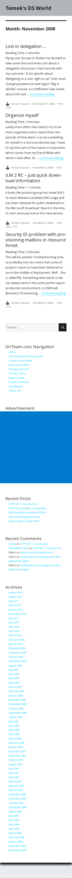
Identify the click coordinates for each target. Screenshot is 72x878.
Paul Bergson (16, 386)
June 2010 (14, 622)
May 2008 (14, 729)
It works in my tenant (20, 360)
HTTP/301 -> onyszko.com (23, 504)
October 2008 (16, 708)
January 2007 (16, 790)
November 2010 (17, 614)
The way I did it (17, 373)
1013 (58, 167)
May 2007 (14, 772)
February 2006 (16, 837)
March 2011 (15, 605)
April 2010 (14, 631)
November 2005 (17, 850)
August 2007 (15, 764)
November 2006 (17, 798)
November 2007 (17, 755)
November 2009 (17, 652)
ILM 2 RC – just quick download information (34, 178)
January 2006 (16, 841)
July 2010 (13, 618)
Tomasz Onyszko (20, 103)
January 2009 (16, 695)
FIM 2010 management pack (24, 516)
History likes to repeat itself (24, 521)
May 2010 (14, 626)
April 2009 (14, 682)
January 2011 (16, 609)
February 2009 (16, 691)
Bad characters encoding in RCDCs (27, 512)
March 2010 (15, 635)
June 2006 (14, 820)
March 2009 (15, 687)
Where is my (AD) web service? (36, 552)
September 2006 (18, 807)
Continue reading (42, 94)
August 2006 (15, 811)
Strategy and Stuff (19, 369)
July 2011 (13, 601)
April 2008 (14, 734)
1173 (14, 226)
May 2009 (14, 678)
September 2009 (18, 661)
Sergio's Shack (16, 377)
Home (12, 352)
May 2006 (14, 824)
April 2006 (14, 828)
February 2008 (16, 742)
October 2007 (16, 760)
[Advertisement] (36, 447)
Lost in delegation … (26, 46)
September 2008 (18, 712)
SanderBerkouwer (18, 548)
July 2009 (13, 669)
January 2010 (16, 644)
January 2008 (16, 747)
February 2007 (16, 785)
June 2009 (14, 674)
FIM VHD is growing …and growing (27, 508)
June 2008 (14, 725)
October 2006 (16, 803)
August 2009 (15, 665)
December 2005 (17, 846)
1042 (8, 226)
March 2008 (15, 738)
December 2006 (17, 794)
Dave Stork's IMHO (19, 365)
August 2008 (15, 717)
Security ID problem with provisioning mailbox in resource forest (36, 239)
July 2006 (13, 815)
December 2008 (17, 699)
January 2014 (16, 592)
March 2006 (15, 833)
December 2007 (17, 751)
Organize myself (22, 115)
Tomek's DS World (28, 7)
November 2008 (17, 704)
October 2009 (16, 656)
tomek (12, 544)
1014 (60, 103)
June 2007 (14, 768)
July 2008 (13, 721)
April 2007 (14, 777)
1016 (58, 222)
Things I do (15, 390)
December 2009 (17, 648)
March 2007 (15, 781)
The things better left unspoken (26, 356)
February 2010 (16, 639)
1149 (8, 107)
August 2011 (15, 596)
